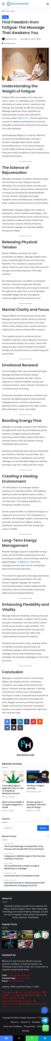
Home (6, 11)
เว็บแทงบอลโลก (37, 992)
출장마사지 (23, 118)
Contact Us (25, 1022)
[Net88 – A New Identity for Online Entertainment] (25, 934)
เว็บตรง (4, 992)
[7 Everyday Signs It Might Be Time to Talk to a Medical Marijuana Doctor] (13, 776)
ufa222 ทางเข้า (23, 992)
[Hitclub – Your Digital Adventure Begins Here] (25, 944)
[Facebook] (7, 721)
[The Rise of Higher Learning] (38, 776)
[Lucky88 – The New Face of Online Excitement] (41, 934)
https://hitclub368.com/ (12, 998)
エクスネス (12, 995)
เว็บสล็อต (21, 995)
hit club (41, 995)
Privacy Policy (29, 1026)
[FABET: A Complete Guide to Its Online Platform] (9, 934)
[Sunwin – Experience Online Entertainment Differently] (9, 944)
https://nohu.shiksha (11, 1004)
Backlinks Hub (11, 39)
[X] (13, 721)
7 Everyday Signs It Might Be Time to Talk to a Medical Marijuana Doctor (12, 789)
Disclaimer (36, 1022)
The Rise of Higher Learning (35, 787)
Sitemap (25, 1031)
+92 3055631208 (16, 981)
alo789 (24, 1004)
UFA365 (32, 1004)
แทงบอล (12, 992)
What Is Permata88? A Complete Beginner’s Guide (13, 805)
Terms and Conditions (12, 1026)
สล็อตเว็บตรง (32, 995)
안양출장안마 (23, 562)
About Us (15, 1022)
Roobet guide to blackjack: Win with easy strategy (36, 805)
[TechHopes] (18, 4)
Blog (12, 11)
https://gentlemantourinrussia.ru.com (18, 1001)
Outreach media (23, 978)
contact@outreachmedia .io (19, 975)
